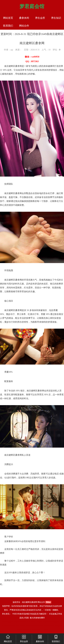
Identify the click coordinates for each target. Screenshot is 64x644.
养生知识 (56, 18)
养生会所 (40, 18)
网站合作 (24, 25)
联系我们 (8, 25)
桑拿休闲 (24, 18)
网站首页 (8, 18)
